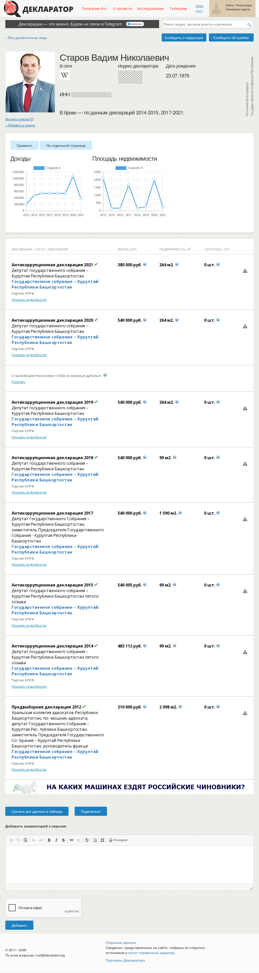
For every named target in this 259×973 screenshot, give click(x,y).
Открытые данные (121, 942)
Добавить (19, 925)
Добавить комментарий (35, 825)
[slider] (12, 225)
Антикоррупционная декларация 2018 (52, 457)
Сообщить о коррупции (184, 37)
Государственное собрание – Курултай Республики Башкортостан (55, 284)
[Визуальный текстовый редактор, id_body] (129, 865)
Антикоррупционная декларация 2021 (52, 265)
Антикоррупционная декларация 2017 (52, 513)
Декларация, (22, 249)
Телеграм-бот (95, 8)
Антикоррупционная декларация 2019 (52, 402)
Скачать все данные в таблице (37, 811)
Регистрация (244, 5)
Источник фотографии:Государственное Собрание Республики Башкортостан (249, 84)
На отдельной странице (66, 145)
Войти (229, 5)
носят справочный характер (151, 952)
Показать (18, 382)
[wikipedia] (65, 75)
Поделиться (91, 811)
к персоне (57, 825)
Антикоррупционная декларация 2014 (52, 646)
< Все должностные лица (26, 37)
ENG (199, 6)
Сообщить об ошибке (231, 37)
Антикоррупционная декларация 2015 (52, 585)
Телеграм (178, 8)
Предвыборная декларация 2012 (46, 707)
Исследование (150, 8)
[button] (11, 840)
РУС (199, 11)
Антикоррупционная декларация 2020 (52, 320)
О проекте (122, 8)
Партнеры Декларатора (125, 960)
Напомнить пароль (238, 9)
